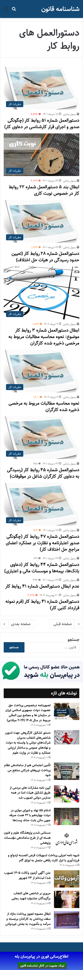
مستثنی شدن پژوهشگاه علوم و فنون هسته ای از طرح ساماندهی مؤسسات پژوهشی (27, 837)
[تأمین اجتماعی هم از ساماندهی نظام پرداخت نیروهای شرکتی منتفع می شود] (66, 771)
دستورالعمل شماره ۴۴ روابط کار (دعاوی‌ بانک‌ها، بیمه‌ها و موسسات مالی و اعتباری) (41, 568)
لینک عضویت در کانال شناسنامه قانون (42, 965)
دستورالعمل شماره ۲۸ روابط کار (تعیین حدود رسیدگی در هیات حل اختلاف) (45, 257)
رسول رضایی (69, 114)
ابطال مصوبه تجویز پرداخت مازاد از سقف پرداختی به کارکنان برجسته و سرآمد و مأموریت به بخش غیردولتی (27, 918)
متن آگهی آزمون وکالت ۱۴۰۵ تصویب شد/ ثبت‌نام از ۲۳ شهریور (27, 875)
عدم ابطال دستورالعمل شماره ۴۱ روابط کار (42, 586)
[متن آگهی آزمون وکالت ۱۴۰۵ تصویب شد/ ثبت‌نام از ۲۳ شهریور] (66, 879)
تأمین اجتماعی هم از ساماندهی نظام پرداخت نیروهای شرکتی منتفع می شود (27, 770)
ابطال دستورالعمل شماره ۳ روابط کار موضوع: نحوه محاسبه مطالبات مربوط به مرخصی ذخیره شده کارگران (44, 337)
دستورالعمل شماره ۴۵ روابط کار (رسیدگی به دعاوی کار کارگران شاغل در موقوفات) (43, 473)
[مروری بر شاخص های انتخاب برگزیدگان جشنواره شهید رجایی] (66, 899)
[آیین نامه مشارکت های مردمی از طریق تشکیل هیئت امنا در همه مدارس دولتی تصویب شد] (66, 793)
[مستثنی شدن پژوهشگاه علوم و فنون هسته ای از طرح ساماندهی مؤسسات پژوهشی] (66, 839)
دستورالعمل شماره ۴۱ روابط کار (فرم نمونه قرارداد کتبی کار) (42, 604)
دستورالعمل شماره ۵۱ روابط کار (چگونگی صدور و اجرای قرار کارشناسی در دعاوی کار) (41, 123)
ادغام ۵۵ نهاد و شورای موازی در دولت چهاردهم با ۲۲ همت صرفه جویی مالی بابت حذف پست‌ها (29, 815)
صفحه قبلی (62, 624)
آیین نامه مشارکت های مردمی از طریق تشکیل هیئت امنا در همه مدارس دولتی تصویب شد (30, 792)
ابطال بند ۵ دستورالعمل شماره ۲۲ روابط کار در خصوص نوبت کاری (44, 190)
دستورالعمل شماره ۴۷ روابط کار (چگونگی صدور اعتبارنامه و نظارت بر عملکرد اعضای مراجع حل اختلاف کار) (42, 543)
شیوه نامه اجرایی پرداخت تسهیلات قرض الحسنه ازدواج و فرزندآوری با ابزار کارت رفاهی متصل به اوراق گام (43, 858)
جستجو (73, 639)
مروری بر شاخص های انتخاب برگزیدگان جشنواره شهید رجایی (31, 896)
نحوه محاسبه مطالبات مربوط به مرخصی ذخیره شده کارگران (44, 406)
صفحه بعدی (21, 624)
